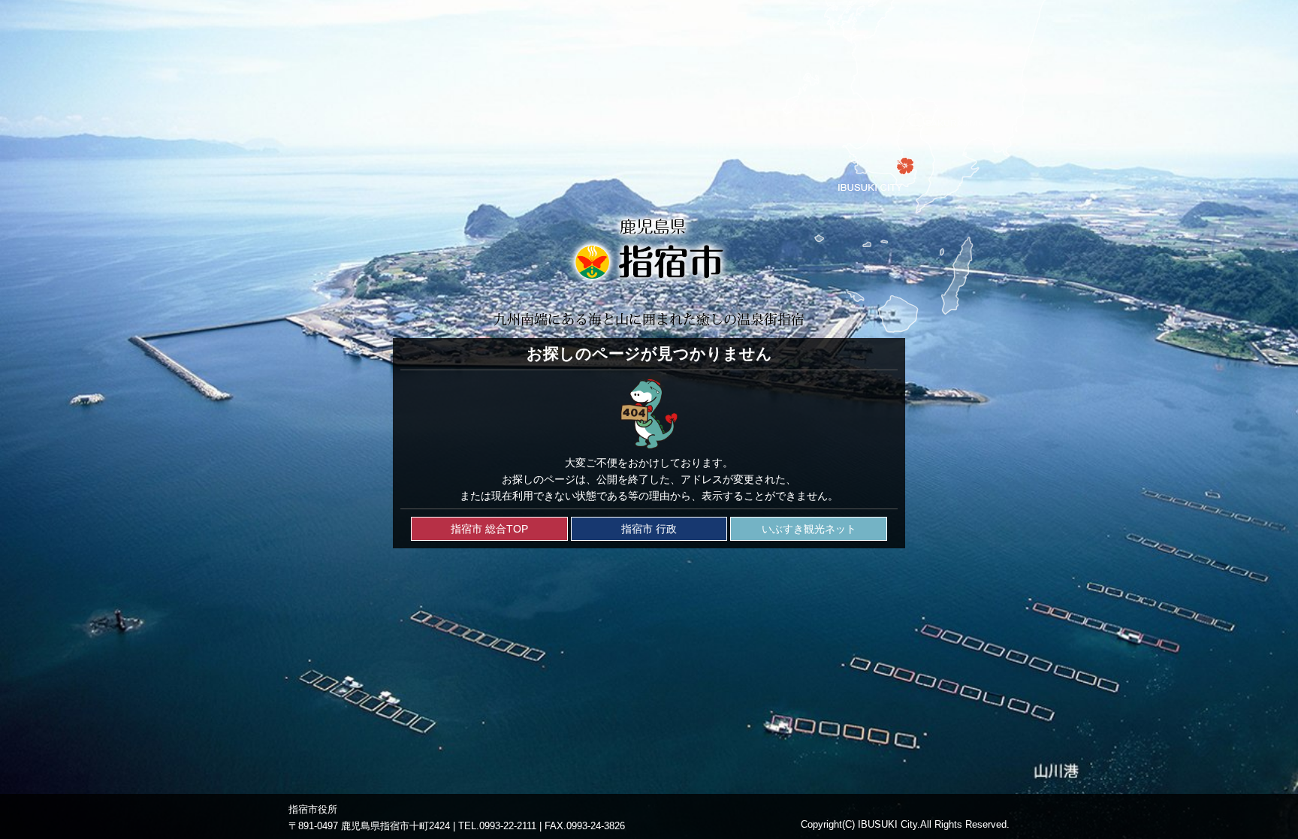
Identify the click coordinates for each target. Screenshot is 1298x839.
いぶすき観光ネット (809, 529)
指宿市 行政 (649, 529)
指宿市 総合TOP (489, 529)
